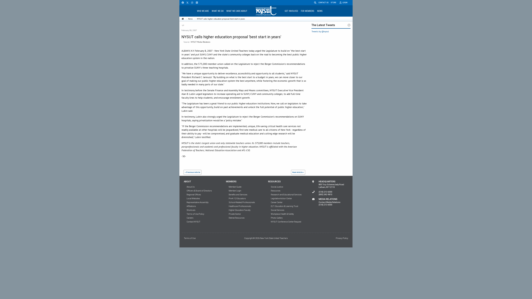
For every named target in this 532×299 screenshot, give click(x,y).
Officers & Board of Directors (199, 191)
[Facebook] (181, 2)
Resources (275, 191)
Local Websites (193, 198)
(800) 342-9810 (325, 194)
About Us (191, 187)
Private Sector (235, 214)
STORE (333, 2)
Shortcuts (191, 210)
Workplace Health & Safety (282, 214)
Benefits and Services (238, 195)
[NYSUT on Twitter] (186, 2)
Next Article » (298, 172)
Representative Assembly (198, 202)
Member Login (235, 191)
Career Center (276, 202)
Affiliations (191, 206)
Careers (190, 218)
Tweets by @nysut (320, 31)
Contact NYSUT (193, 222)
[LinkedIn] (196, 2)
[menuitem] (202, 11)
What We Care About (236, 11)
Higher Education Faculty (239, 210)
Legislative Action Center (281, 198)
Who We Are (203, 11)
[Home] (183, 19)
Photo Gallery (277, 218)
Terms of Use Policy (195, 214)
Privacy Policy (342, 238)
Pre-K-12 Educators (237, 198)
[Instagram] (191, 2)
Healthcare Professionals (240, 206)
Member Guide (235, 187)
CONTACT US (323, 2)
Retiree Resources (237, 218)
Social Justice (277, 187)
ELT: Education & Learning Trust (284, 206)
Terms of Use (190, 238)
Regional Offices (194, 195)
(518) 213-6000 (325, 192)
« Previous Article (192, 172)
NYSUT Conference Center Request (286, 222)
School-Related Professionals (242, 202)
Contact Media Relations (329, 202)
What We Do (218, 11)
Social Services (277, 210)
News (320, 11)
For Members (307, 11)
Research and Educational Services (286, 195)
